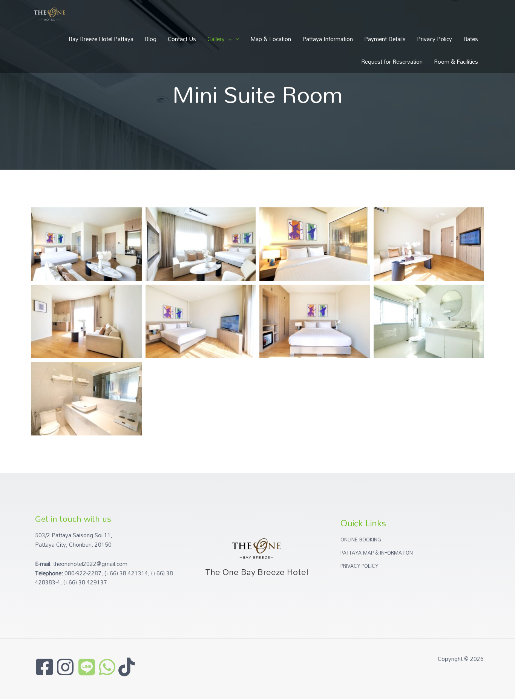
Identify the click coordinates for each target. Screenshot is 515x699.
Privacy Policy (434, 38)
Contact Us (182, 38)
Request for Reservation (392, 61)
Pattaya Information (327, 38)
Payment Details (385, 38)
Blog (150, 38)
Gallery (216, 38)
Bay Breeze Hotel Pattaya (101, 38)
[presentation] (228, 39)
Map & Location (270, 38)
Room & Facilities (456, 61)
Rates (470, 38)
